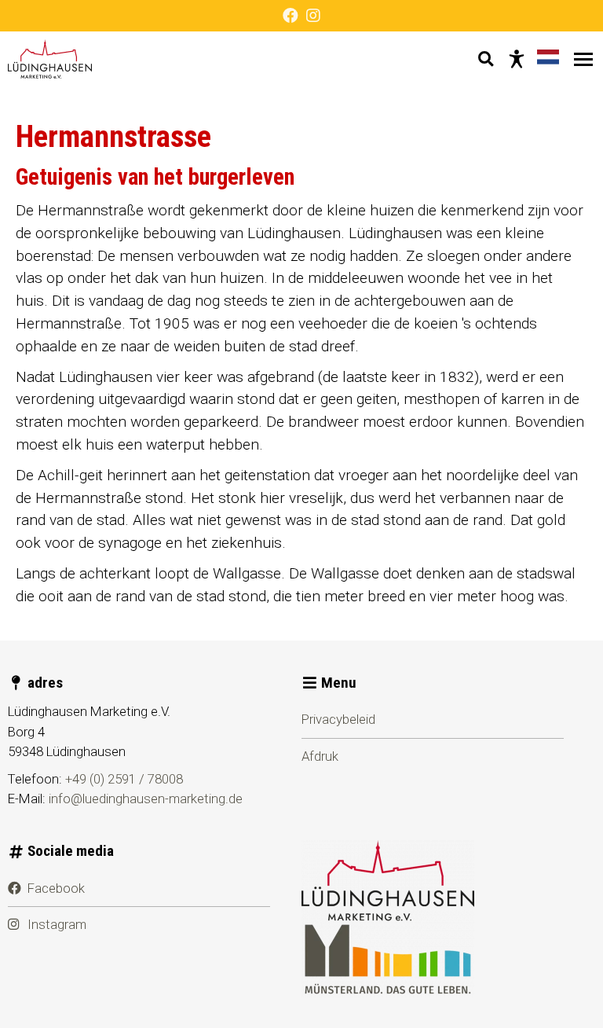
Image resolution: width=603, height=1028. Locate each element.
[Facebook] (290, 16)
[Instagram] (313, 16)
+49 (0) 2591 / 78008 (124, 779)
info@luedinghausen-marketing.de (146, 798)
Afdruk (320, 756)
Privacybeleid (338, 719)
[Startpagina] (50, 59)
